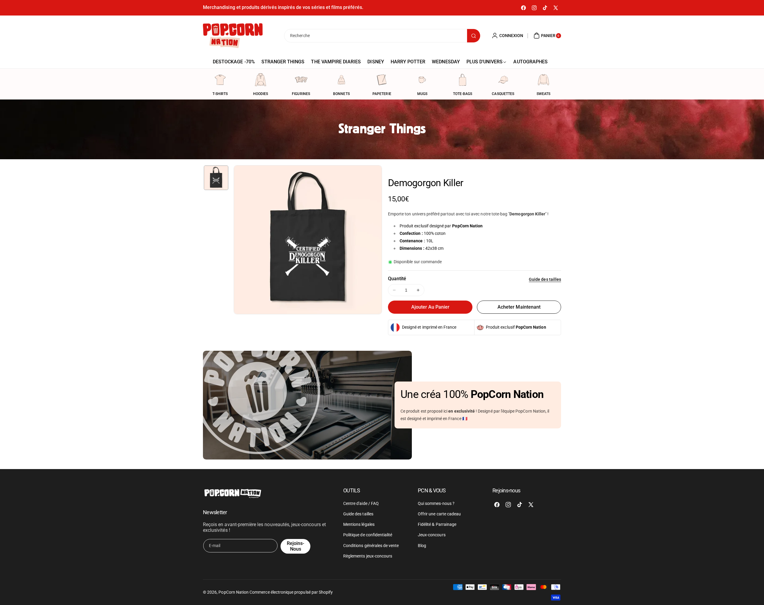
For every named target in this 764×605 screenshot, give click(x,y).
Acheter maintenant (518, 307)
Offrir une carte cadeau (439, 513)
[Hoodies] (260, 79)
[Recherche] (473, 35)
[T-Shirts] (220, 79)
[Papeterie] (381, 79)
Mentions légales (359, 524)
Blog (422, 545)
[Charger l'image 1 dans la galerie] (216, 178)
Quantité (397, 278)
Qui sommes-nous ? (436, 503)
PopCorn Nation (233, 592)
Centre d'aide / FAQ (361, 503)
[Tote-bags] (462, 79)
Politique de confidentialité (367, 534)
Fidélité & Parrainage (437, 524)
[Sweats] (543, 79)
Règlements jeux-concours (367, 556)
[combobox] (382, 35)
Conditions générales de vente (371, 545)
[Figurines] (301, 79)
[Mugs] (422, 79)
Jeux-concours (432, 534)
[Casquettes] (503, 79)
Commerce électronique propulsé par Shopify (291, 592)
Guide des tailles (545, 279)
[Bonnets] (341, 79)
